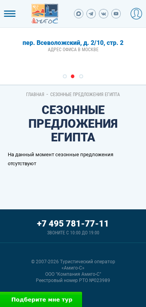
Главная (35, 94)
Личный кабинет (136, 14)
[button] (65, 76)
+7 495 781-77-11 (73, 223)
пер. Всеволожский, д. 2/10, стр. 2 (73, 42)
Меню (10, 14)
